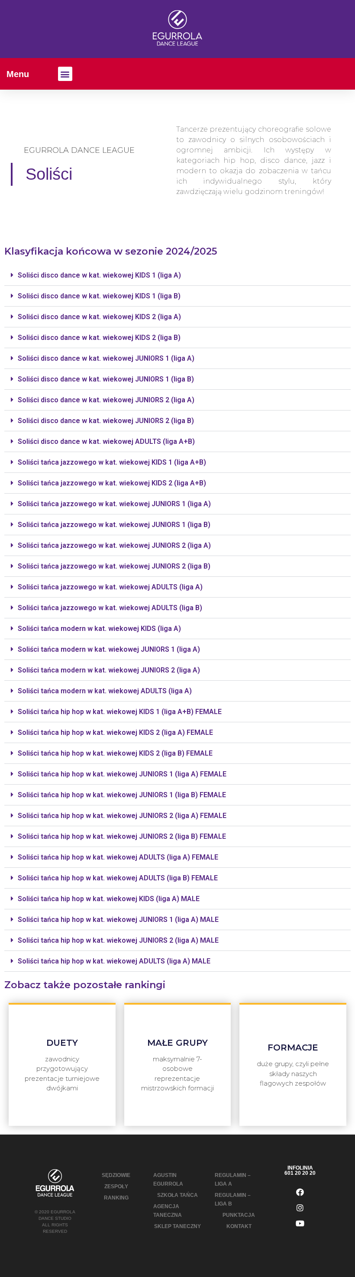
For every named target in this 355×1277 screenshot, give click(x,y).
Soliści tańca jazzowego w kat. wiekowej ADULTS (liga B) (110, 608)
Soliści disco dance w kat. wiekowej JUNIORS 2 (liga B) (106, 421)
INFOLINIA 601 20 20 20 (300, 1170)
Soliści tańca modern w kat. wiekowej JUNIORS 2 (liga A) (109, 670)
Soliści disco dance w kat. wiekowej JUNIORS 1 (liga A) (106, 358)
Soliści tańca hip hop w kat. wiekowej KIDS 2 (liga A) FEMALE (115, 732)
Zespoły (116, 1186)
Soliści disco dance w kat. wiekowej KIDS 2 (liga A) (99, 317)
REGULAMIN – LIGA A (233, 1179)
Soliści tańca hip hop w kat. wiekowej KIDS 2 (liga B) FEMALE (115, 753)
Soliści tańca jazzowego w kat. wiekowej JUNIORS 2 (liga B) (114, 566)
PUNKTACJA (239, 1215)
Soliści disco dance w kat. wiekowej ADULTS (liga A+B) (106, 441)
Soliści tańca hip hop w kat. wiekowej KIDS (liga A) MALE (109, 899)
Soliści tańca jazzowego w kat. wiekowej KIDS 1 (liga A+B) (112, 462)
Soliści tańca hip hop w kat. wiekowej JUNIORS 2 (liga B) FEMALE (122, 836)
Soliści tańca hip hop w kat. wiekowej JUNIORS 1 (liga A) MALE (118, 919)
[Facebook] (300, 1192)
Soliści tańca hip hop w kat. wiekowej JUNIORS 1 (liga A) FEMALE (122, 774)
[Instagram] (300, 1208)
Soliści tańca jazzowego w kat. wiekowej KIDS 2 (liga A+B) (112, 483)
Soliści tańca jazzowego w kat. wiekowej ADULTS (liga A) (110, 587)
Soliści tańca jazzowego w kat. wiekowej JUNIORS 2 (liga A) (114, 545)
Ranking (116, 1198)
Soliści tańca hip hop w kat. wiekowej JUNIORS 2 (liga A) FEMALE (122, 815)
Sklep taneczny (177, 1226)
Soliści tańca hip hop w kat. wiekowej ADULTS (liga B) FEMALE (118, 878)
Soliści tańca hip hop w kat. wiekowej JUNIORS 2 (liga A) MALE (118, 940)
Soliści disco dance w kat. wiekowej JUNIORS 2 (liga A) (106, 400)
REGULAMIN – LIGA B (233, 1199)
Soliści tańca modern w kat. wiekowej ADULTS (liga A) (105, 691)
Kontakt (239, 1226)
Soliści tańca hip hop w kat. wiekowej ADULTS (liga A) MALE (114, 961)
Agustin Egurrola (168, 1179)
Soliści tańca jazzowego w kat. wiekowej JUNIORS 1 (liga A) (114, 504)
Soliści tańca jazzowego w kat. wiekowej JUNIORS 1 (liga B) (114, 524)
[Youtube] (300, 1223)
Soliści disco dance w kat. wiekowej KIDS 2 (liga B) (99, 337)
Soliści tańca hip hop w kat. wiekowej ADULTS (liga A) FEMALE (118, 857)
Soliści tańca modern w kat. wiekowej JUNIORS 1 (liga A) (109, 649)
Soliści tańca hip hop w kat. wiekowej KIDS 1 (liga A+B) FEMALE (120, 712)
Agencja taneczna (167, 1210)
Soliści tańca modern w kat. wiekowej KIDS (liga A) (99, 628)
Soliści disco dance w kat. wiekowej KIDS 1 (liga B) (99, 296)
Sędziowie (116, 1175)
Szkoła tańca (177, 1195)
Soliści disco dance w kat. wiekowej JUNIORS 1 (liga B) (106, 379)
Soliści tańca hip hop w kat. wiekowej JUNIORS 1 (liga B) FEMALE (122, 795)
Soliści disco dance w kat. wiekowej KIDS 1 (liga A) (99, 275)
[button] (65, 74)
